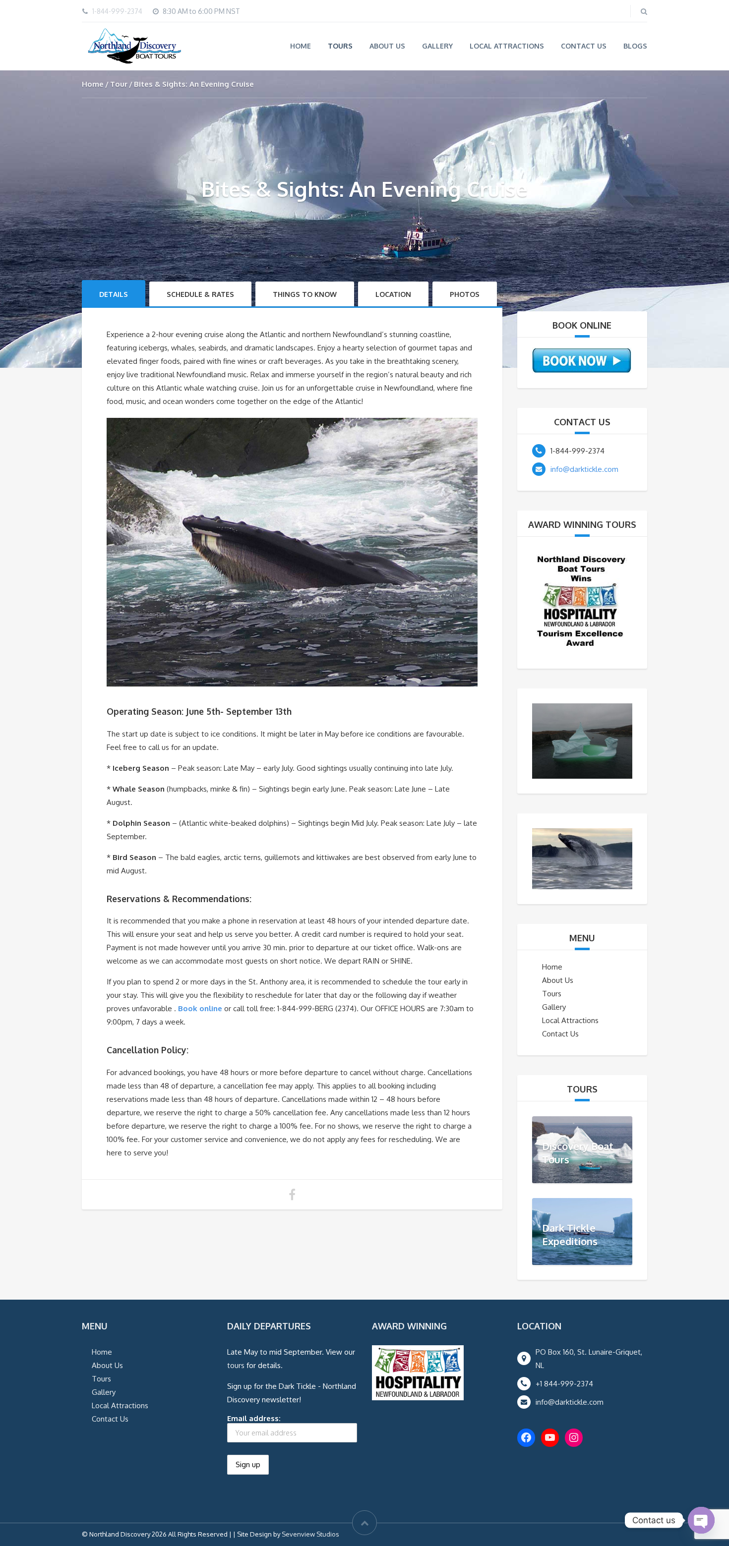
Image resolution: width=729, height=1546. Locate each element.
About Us (387, 46)
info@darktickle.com (584, 469)
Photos (465, 294)
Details (113, 294)
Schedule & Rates (200, 294)
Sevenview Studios (310, 1534)
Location (393, 294)
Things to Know (305, 294)
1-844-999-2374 (117, 11)
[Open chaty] (701, 1520)
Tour (118, 84)
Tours (340, 46)
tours (235, 1365)
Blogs (635, 46)
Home (300, 46)
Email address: (254, 1418)
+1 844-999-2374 (564, 1383)
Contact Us (584, 46)
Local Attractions (507, 46)
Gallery (437, 46)
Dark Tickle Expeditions (570, 1234)
